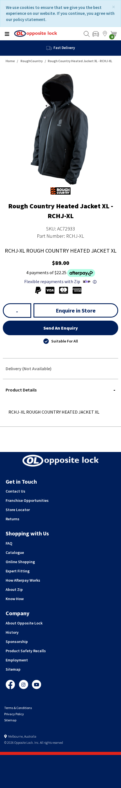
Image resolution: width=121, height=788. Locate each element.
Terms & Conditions (18, 708)
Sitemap (13, 669)
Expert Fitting (18, 570)
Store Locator (18, 509)
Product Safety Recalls (26, 650)
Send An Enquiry (60, 328)
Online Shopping (20, 561)
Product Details (21, 390)
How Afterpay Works (23, 580)
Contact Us (15, 491)
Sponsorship (17, 641)
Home (10, 61)
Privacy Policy (14, 714)
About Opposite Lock (24, 623)
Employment (17, 660)
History (12, 632)
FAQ (9, 543)
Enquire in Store (76, 310)
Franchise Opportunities (27, 500)
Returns (12, 518)
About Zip (14, 589)
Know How (15, 598)
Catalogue (15, 552)
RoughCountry (32, 61)
